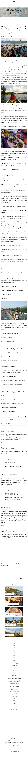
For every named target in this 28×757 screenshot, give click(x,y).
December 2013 (14, 662)
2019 (14, 650)
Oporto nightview (14, 684)
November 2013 (14, 663)
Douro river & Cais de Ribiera (14, 678)
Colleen (10, 27)
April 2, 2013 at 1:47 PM (7, 448)
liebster (5, 416)
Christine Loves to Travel (11, 755)
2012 (14, 698)
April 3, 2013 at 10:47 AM (11, 463)
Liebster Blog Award (14, 691)
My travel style (6, 423)
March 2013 (14, 693)
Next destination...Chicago (14, 680)
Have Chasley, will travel (14, 349)
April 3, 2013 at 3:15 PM (7, 508)
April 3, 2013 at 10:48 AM (11, 494)
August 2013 (14, 668)
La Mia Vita (10, 341)
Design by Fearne (22, 755)
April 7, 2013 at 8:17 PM (7, 531)
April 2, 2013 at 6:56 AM (7, 431)
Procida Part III (9, 635)
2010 (14, 701)
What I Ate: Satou (9, 614)
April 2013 (14, 675)
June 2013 (14, 672)
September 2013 (14, 667)
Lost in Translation (12, 333)
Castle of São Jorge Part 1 (14, 687)
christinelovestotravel (10, 462)
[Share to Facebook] (20, 416)
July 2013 (14, 670)
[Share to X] (18, 416)
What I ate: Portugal (14, 676)
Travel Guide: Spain (10, 624)
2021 (14, 647)
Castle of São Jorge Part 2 (14, 686)
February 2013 (14, 694)
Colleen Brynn (4, 530)
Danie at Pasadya (5, 507)
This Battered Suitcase (14, 353)
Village (10, 337)
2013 (14, 660)
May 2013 (14, 673)
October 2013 (14, 665)
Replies (9, 459)
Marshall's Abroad (13, 345)
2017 (14, 653)
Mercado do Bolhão (14, 683)
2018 (14, 652)
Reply (2, 442)
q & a (9, 416)
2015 (14, 657)
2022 (14, 645)
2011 (14, 700)
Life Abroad (11, 357)
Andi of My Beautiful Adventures (9, 474)
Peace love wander (12, 361)
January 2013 (14, 696)
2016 (14, 655)
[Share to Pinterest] (22, 416)
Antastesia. (4, 430)
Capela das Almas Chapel (14, 681)
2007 (14, 703)
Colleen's (4, 175)
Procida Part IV (9, 593)
